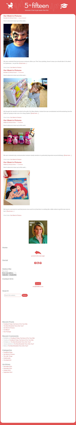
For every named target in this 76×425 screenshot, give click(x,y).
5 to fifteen (38, 7)
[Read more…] (23, 63)
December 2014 (7, 366)
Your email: (5, 271)
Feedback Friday (7, 352)
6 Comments (21, 72)
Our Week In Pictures (12, 16)
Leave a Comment (22, 18)
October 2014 (7, 370)
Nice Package (7, 331)
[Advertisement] (13, 308)
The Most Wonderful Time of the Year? (13, 326)
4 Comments (20, 122)
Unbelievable (7, 358)
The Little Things (7, 356)
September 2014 (7, 372)
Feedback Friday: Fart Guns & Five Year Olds (15, 324)
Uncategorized (7, 360)
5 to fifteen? (6, 329)
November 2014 (7, 368)
